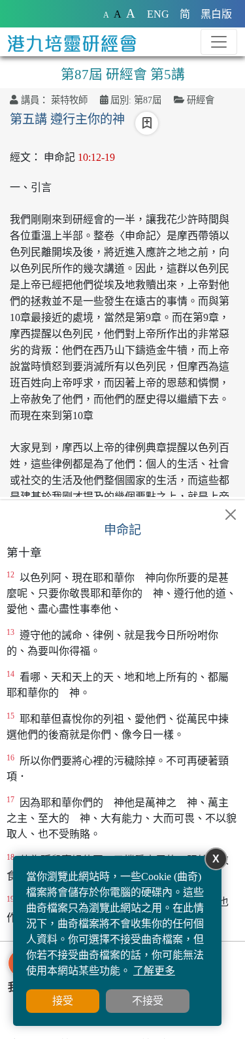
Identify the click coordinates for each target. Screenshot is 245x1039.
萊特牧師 (69, 100)
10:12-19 (96, 157)
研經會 (200, 100)
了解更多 (154, 970)
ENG (158, 14)
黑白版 (216, 14)
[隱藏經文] (230, 514)
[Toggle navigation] (219, 42)
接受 (62, 1000)
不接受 (147, 1000)
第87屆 (147, 100)
